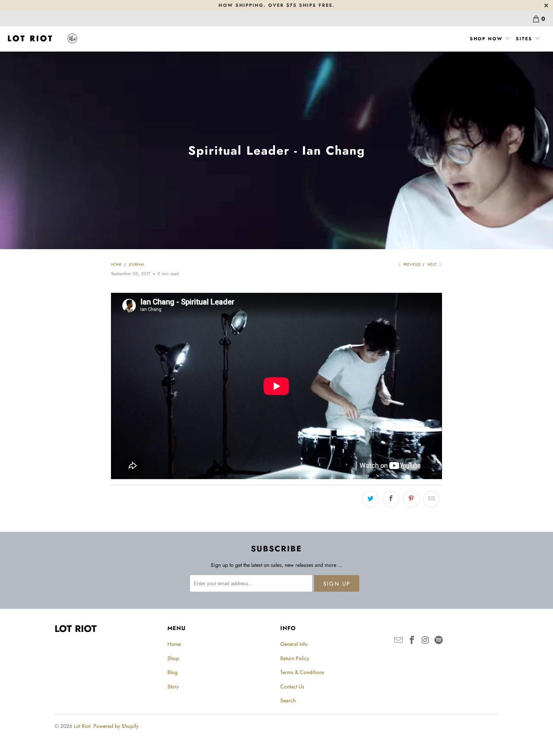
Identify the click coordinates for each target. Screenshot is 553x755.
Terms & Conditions (302, 672)
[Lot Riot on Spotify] (439, 640)
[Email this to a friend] (431, 499)
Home (174, 644)
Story (173, 686)
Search (288, 700)
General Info (294, 644)
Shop (173, 658)
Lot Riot (82, 726)
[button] (490, 39)
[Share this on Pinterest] (411, 499)
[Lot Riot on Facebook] (412, 640)
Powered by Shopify (115, 726)
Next (432, 264)
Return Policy (294, 658)
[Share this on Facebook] (391, 499)
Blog (172, 672)
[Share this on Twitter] (370, 499)
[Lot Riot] (42, 38)
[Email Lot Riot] (398, 640)
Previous (411, 264)
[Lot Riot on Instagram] (425, 640)
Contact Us (292, 686)
